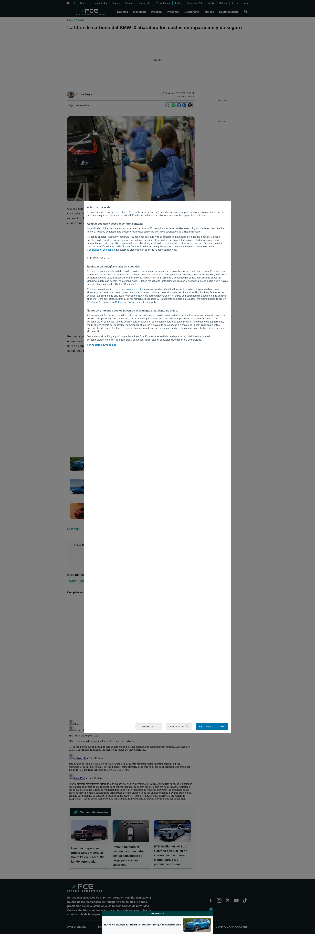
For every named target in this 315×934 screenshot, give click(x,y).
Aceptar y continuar (212, 726)
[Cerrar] (211, 909)
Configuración (178, 726)
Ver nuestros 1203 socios (101, 344)
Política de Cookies (129, 246)
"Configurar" (93, 302)
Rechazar (148, 726)
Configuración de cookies (101, 249)
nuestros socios (135, 289)
